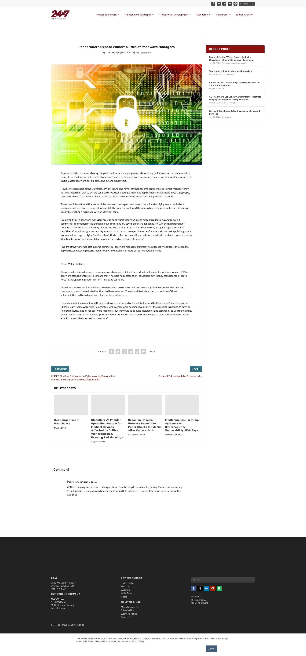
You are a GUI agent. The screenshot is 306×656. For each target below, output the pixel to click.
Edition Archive (244, 14)
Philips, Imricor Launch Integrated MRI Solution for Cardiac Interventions (234, 84)
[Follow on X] (200, 588)
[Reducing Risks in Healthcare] (71, 405)
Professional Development (173, 14)
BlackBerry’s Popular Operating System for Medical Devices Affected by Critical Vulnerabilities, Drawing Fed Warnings (107, 428)
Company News (228, 63)
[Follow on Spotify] (219, 588)
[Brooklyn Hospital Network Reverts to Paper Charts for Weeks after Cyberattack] (145, 405)
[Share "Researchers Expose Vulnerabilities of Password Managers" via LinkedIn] (130, 351)
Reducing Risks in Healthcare (67, 421)
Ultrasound (226, 117)
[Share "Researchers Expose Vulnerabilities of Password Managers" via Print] (143, 351)
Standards (202, 14)
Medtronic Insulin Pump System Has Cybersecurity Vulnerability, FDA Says (182, 425)
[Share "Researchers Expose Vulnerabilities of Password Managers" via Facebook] (111, 351)
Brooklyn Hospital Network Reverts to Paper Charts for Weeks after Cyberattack (144, 425)
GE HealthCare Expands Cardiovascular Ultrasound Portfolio (234, 112)
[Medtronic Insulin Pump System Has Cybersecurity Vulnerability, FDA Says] (182, 405)
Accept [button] (211, 648)
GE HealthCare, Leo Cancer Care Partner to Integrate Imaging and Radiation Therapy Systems (235, 98)
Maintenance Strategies (138, 14)
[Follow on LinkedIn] (206, 588)
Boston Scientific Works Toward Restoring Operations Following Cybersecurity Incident (231, 58)
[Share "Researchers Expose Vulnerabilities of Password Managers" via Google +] (124, 351)
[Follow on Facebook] (193, 588)
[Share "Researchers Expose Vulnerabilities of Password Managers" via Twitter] (118, 351)
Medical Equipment (106, 14)
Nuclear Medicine (229, 103)
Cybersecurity (126, 52)
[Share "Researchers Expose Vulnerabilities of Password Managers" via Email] (137, 351)
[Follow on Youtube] (212, 588)
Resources (222, 14)
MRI (223, 88)
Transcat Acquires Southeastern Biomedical (230, 71)
